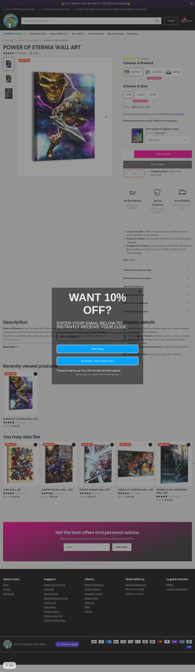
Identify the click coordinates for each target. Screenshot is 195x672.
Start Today (97, 349)
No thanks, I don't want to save (97, 361)
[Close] (139, 291)
